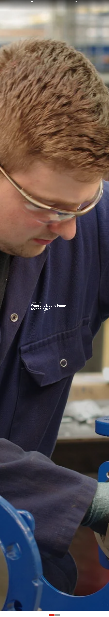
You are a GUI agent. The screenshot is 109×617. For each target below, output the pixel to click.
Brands (40, 302)
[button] (51, 615)
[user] (74, 1)
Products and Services (34, 302)
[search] (72, 1)
